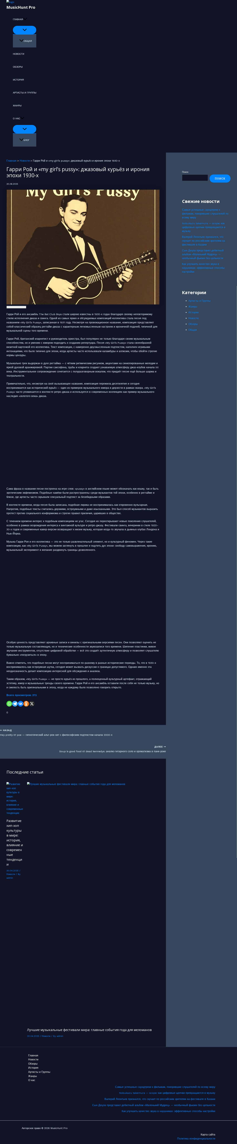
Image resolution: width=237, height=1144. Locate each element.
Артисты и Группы (24, 92)
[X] (32, 704)
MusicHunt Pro (20, 7)
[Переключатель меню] (24, 30)
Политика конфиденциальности (196, 1138)
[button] (25, 19)
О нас (16, 118)
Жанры (17, 105)
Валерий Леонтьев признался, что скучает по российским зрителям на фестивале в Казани (203, 240)
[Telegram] (15, 704)
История (18, 79)
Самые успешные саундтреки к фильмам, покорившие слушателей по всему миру (205, 213)
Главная (18, 19)
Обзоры (18, 67)
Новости (18, 54)
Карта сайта (208, 1134)
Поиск (185, 172)
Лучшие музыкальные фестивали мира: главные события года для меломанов (89, 1030)
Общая (28, 41)
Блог (27, 140)
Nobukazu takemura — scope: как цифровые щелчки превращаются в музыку (203, 227)
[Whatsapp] (9, 704)
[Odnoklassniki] (26, 704)
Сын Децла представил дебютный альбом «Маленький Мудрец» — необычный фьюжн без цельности (203, 254)
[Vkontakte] (20, 704)
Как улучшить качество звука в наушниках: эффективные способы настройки (203, 267)
